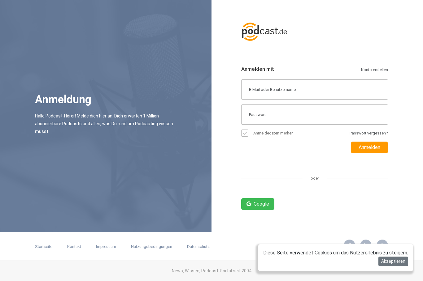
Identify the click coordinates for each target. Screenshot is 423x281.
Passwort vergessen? (369, 133)
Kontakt (74, 246)
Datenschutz (198, 246)
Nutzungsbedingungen (151, 246)
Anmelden (369, 147)
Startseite (43, 246)
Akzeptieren (393, 261)
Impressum (106, 246)
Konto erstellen (374, 69)
